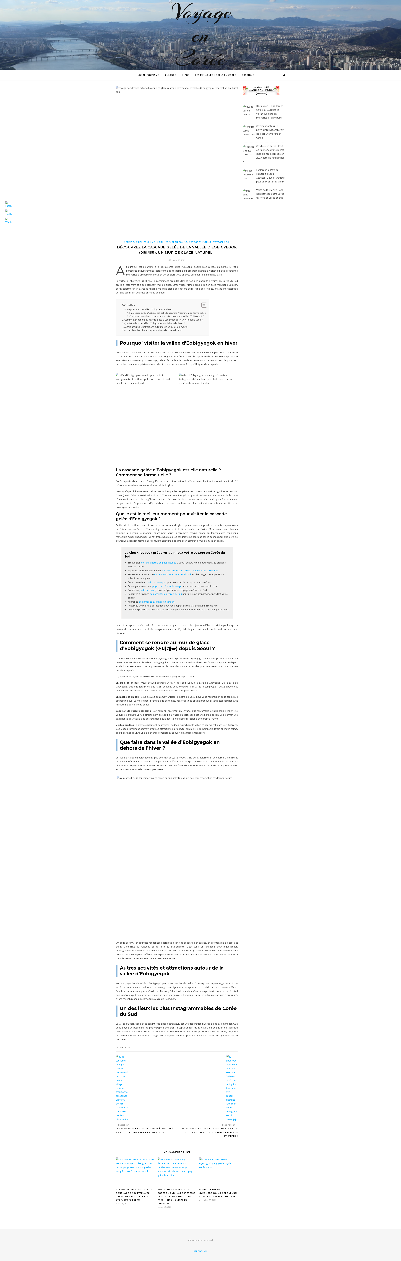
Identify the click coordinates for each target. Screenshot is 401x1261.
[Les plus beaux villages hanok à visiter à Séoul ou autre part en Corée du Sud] (122, 1088)
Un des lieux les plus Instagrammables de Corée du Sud (153, 330)
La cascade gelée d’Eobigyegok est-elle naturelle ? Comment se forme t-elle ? (167, 312)
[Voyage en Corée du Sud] (200, 47)
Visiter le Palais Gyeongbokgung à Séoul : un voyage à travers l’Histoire (218, 1193)
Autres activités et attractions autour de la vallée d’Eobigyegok (156, 326)
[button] (202, 305)
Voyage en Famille (200, 242)
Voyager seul (221, 242)
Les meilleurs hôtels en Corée (215, 74)
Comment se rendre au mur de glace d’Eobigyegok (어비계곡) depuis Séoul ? (163, 319)
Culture (170, 74)
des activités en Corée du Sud (166, 593)
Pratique (248, 74)
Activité (129, 242)
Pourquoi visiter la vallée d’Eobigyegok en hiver (148, 309)
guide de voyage (148, 589)
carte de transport (157, 582)
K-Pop (185, 74)
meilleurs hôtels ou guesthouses (158, 562)
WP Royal (208, 1240)
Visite (160, 242)
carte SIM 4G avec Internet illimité (172, 574)
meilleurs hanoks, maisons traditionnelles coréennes (190, 570)
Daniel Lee (125, 1047)
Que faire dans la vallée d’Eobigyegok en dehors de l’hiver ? (154, 323)
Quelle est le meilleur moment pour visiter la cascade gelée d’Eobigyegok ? (166, 316)
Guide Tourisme (148, 74)
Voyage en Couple (176, 242)
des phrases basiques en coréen (156, 601)
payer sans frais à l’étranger (167, 586)
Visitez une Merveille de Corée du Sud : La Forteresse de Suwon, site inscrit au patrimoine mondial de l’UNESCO (176, 1196)
